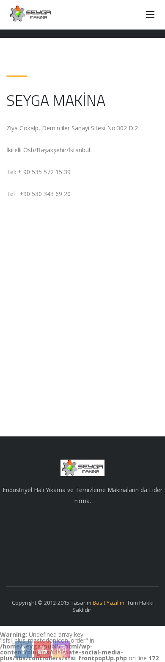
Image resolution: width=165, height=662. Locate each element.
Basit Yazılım (108, 602)
